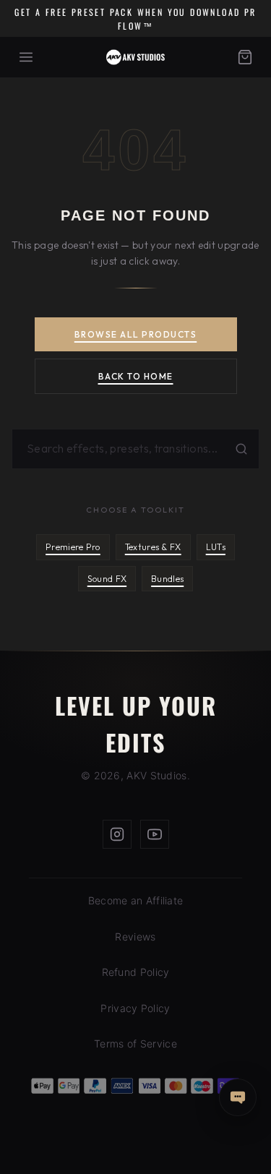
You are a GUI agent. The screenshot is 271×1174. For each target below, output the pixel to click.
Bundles (167, 578)
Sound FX (106, 578)
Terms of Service (135, 1043)
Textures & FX (153, 546)
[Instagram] (117, 834)
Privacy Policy (135, 1008)
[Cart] (245, 57)
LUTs (215, 546)
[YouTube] (154, 834)
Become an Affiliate (136, 900)
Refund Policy (136, 972)
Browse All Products (135, 334)
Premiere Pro (73, 546)
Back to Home (135, 376)
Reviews (135, 936)
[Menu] (26, 57)
